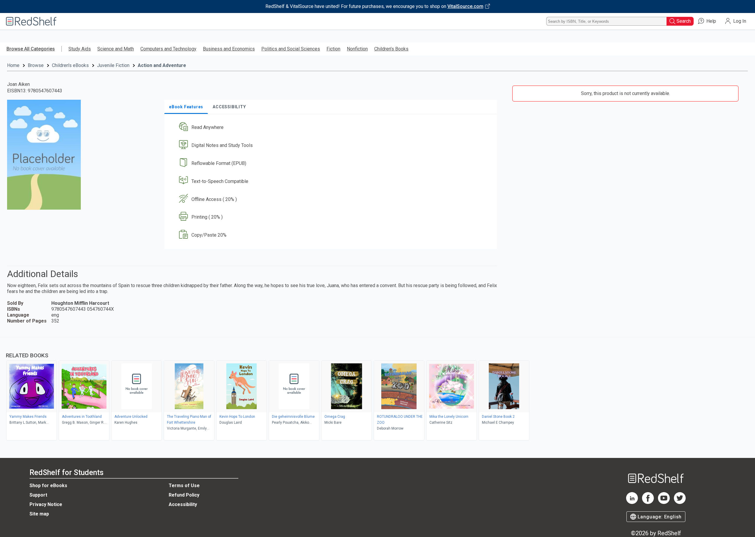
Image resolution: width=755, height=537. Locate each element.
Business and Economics (229, 49)
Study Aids (79, 49)
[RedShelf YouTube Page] (664, 502)
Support (38, 495)
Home (13, 65)
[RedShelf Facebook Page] (648, 502)
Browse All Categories (30, 49)
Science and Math (115, 49)
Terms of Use (184, 485)
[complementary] (377, 389)
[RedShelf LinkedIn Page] (632, 502)
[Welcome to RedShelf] (31, 21)
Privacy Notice (45, 504)
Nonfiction (357, 49)
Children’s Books (391, 49)
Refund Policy (184, 495)
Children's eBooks (70, 65)
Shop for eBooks (48, 485)
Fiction (333, 49)
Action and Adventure (162, 65)
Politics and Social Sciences (290, 49)
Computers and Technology (168, 49)
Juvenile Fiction (113, 65)
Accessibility (183, 504)
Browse (36, 65)
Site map (39, 514)
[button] (331, 128)
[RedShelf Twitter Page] (680, 502)
